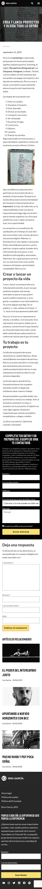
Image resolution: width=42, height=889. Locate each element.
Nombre (6, 474)
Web (4, 616)
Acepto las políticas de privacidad (18, 526)
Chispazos (7, 71)
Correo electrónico (10, 482)
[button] (32, 3)
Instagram (17, 71)
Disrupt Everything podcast (22, 68)
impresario (8, 206)
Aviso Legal (7, 793)
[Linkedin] (19, 882)
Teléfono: (6, 491)
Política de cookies (10, 797)
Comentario (8, 563)
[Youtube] (3, 882)
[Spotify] (29, 882)
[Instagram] (8, 882)
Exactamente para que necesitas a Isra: (18, 499)
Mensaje (6, 508)
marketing (17, 58)
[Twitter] (14, 882)
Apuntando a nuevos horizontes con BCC (15, 716)
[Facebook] (24, 882)
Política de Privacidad (11, 801)
